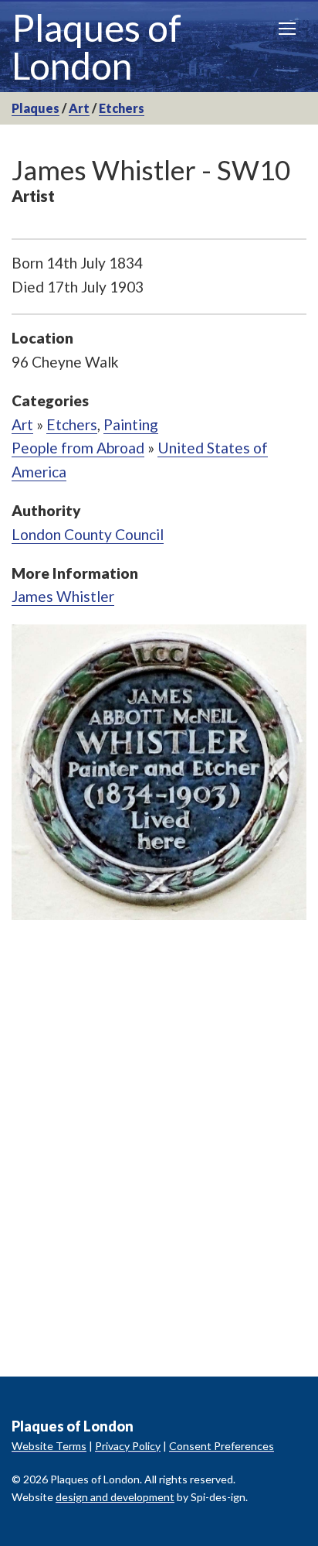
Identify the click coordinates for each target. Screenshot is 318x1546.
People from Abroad (78, 448)
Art (79, 108)
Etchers (121, 108)
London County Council (88, 534)
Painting (130, 424)
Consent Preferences (221, 1445)
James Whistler (63, 596)
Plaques (35, 108)
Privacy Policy (128, 1445)
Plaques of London (96, 46)
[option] (159, 772)
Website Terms (49, 1445)
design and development (115, 1496)
